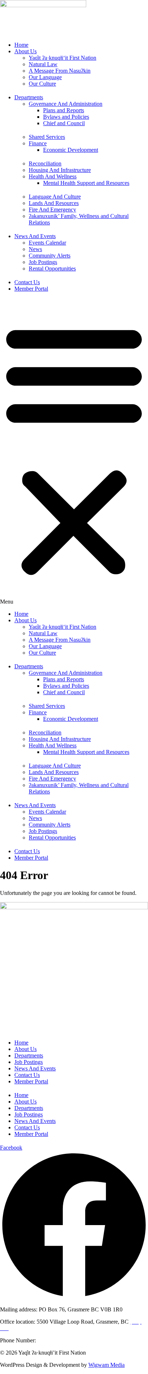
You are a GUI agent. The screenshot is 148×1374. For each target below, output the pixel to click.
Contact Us (27, 282)
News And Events (35, 236)
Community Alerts (49, 255)
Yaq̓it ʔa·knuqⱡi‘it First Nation (62, 58)
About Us (25, 51)
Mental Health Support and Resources (86, 183)
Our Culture (42, 84)
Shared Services (47, 137)
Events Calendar (47, 243)
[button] (74, 452)
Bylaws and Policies (66, 117)
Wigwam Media (106, 1365)
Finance (38, 143)
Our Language (45, 77)
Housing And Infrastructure (60, 170)
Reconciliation (45, 163)
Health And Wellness (53, 176)
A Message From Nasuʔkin (60, 71)
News (35, 249)
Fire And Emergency (52, 209)
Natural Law (43, 64)
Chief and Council (64, 123)
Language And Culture (55, 197)
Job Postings (43, 262)
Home (21, 45)
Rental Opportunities (52, 268)
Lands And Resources (54, 203)
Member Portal (31, 289)
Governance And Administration (65, 104)
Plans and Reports (63, 110)
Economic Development (70, 150)
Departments (28, 97)
